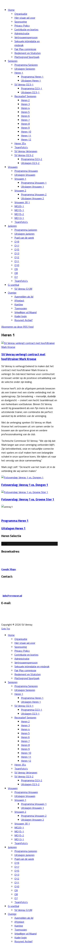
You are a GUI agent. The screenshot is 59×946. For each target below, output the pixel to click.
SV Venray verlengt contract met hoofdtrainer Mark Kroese (23, 356)
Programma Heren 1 (14, 520)
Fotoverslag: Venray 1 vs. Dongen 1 (24, 484)
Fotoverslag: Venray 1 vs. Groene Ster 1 (27, 499)
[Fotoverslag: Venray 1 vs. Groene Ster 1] (24, 492)
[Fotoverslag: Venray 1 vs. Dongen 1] (22, 477)
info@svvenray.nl (12, 595)
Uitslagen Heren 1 (13, 528)
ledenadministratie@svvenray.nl (19, 618)
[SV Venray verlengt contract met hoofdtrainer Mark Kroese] (29, 347)
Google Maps (8, 569)
